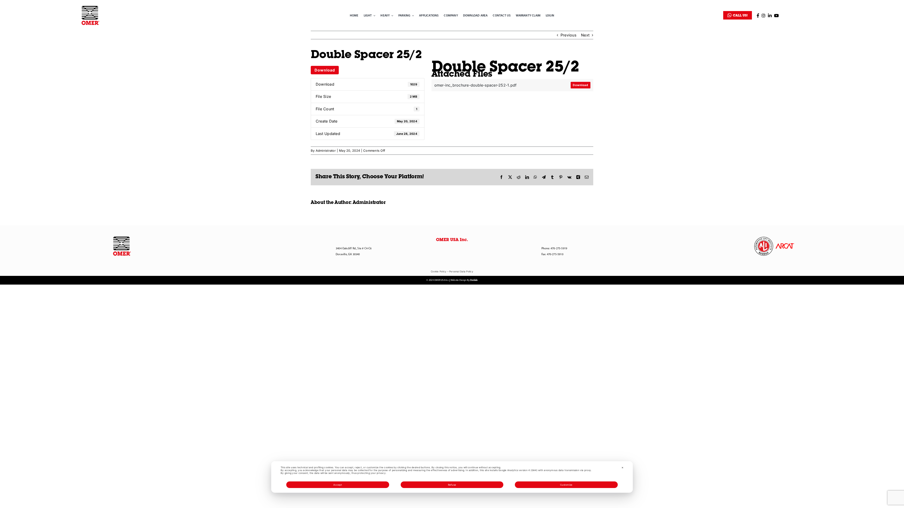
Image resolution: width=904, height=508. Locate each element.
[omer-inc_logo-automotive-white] (763, 238)
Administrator (326, 150)
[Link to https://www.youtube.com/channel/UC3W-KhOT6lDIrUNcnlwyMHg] (776, 15)
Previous (568, 35)
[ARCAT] (784, 245)
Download (325, 70)
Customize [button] (566, 484)
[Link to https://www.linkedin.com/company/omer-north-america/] (770, 15)
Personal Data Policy (461, 271)
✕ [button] (622, 467)
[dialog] (452, 477)
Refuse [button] (452, 484)
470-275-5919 (559, 248)
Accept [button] (337, 484)
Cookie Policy (438, 271)
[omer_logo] (90, 6)
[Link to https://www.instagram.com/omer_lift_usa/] (763, 15)
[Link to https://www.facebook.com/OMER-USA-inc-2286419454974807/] (758, 15)
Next (585, 35)
